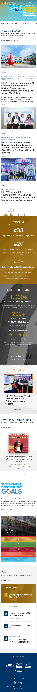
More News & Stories (8, 40)
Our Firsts (25, 23)
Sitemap (13, 678)
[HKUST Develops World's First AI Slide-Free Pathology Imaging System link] (18, 390)
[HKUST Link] (8, 3)
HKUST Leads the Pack (9, 23)
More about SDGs (7, 509)
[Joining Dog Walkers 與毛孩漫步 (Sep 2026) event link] (18, 595)
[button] (2, 392)
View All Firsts (17, 409)
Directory (29, 678)
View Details (7, 533)
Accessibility (21, 678)
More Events (5, 580)
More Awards (6, 427)
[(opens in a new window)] (19, 666)
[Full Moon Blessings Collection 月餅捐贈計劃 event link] (18, 640)
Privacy (6, 678)
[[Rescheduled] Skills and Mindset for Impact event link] (18, 626)
